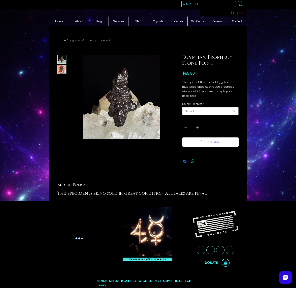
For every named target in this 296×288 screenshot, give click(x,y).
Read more (189, 95)
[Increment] (197, 127)
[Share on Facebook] (184, 161)
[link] (241, 3)
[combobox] (210, 111)
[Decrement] (185, 127)
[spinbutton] (191, 127)
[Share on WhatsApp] (192, 161)
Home (61, 40)
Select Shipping (193, 103)
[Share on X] (200, 161)
